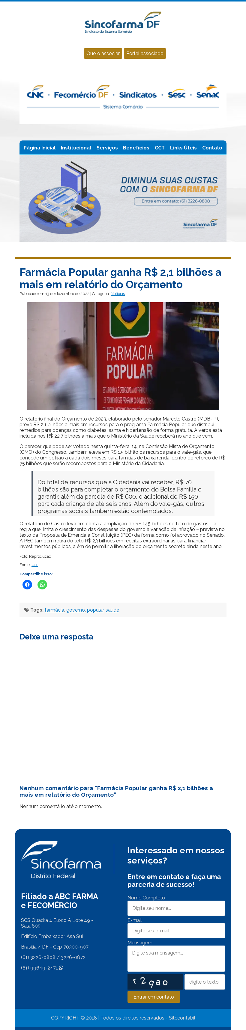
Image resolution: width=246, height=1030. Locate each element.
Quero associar (103, 53)
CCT (160, 148)
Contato (212, 148)
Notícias (118, 293)
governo (75, 610)
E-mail (135, 920)
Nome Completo (146, 898)
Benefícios (136, 148)
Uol (35, 564)
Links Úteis (183, 148)
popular (95, 610)
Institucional (76, 148)
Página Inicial (40, 148)
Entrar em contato (154, 997)
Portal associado (145, 53)
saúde (112, 610)
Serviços (107, 148)
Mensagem (140, 943)
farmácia (54, 610)
